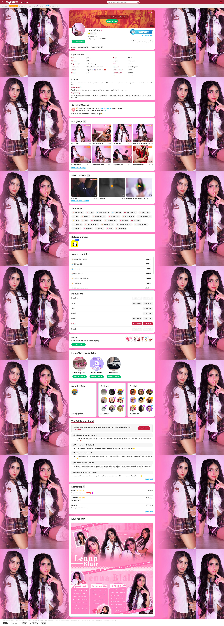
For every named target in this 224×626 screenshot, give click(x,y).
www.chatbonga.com (26, 620)
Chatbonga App (54, 6)
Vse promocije (33, 6)
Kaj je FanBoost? (147, 35)
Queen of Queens (105, 108)
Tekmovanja (42, 6)
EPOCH (38, 620)
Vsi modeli (5, 6)
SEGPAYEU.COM (44, 620)
